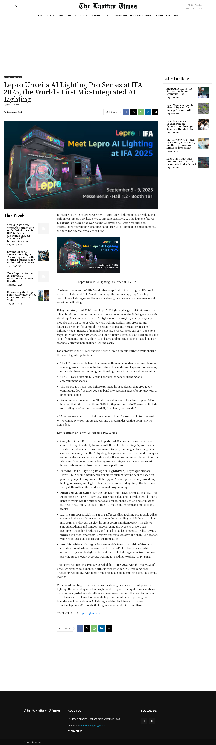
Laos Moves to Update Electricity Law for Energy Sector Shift (179, 107)
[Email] (155, 112)
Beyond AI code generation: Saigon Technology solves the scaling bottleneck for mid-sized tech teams (21, 257)
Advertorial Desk (14, 112)
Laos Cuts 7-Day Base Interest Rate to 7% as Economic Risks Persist (181, 161)
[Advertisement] (108, 43)
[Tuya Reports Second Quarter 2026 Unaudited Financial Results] (43, 276)
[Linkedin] (148, 112)
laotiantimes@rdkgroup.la (92, 725)
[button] (16, 6)
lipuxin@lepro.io (91, 613)
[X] (133, 112)
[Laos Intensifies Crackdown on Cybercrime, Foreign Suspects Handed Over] (203, 124)
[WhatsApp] (141, 112)
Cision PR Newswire (13, 77)
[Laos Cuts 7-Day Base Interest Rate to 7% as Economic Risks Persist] (203, 162)
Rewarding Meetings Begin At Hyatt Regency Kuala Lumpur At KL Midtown (21, 296)
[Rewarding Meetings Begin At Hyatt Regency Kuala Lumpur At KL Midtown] (43, 295)
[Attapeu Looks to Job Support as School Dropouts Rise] (203, 92)
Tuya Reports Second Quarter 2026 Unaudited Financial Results (20, 277)
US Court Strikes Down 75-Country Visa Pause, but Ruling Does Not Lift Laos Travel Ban (180, 143)
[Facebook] (126, 112)
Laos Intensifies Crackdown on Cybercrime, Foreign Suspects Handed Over (180, 124)
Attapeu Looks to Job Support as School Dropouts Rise (179, 91)
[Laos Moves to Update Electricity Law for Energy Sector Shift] (203, 108)
